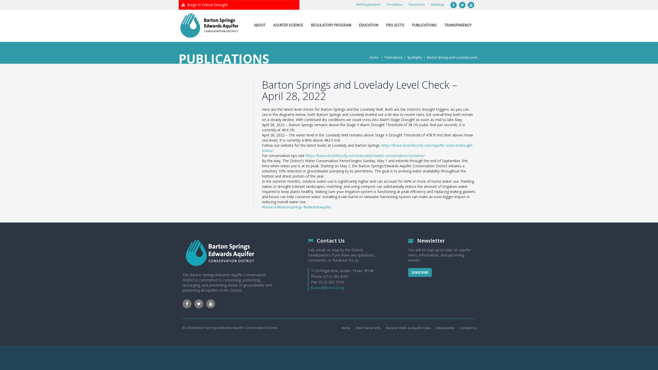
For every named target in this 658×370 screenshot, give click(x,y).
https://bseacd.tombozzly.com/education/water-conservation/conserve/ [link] (365, 155)
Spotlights (414, 57)
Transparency (458, 25)
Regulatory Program (331, 25)
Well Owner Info (368, 328)
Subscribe (420, 272)
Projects (395, 25)
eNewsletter (445, 328)
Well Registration (368, 4)
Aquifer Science (288, 25)
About (260, 25)
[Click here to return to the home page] (209, 25)
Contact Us (468, 328)
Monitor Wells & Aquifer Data (408, 328)
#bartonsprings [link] (289, 207)
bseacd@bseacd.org (327, 287)
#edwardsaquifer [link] (317, 207)
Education (368, 25)
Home (373, 57)
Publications (424, 25)
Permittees (395, 4)
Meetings (437, 4)
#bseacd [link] (269, 207)
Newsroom (417, 4)
